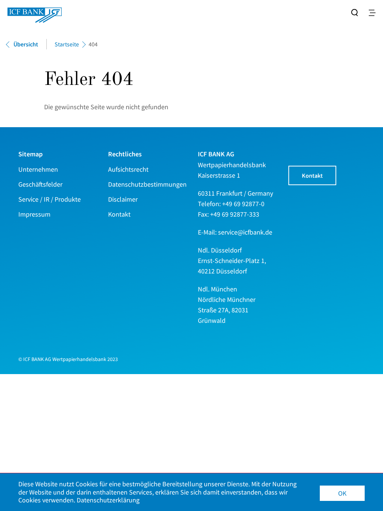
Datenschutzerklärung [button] (108, 500)
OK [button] (342, 493)
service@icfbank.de (245, 232)
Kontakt (312, 175)
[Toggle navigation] (372, 13)
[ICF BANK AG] (34, 11)
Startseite (67, 44)
